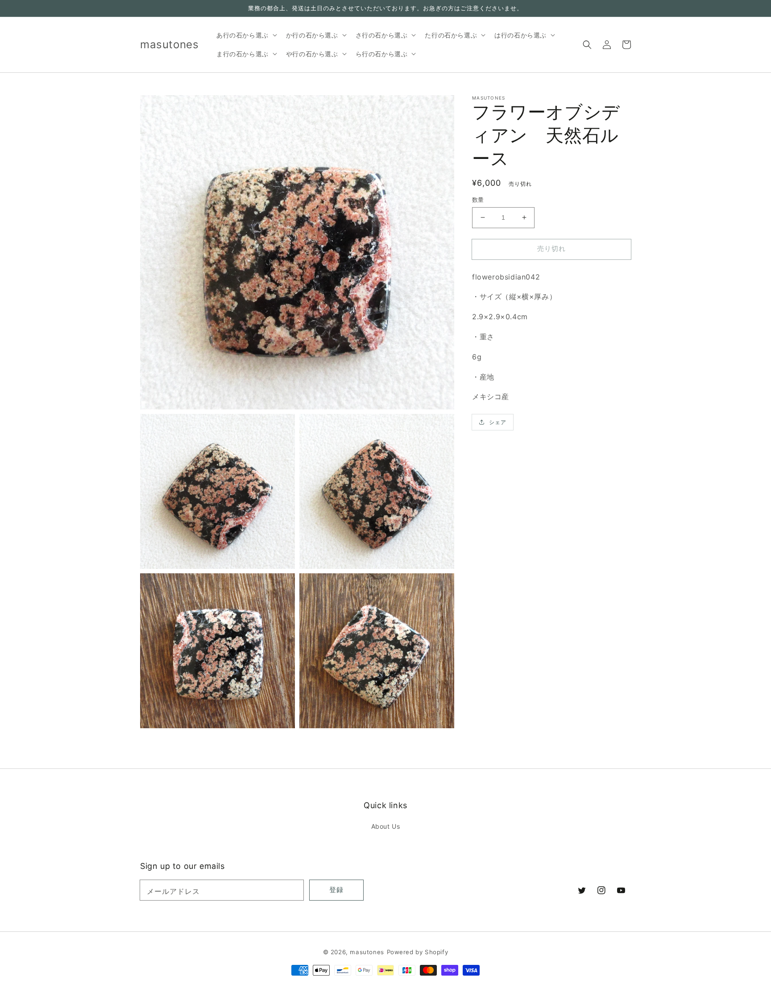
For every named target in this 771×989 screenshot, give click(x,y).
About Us (385, 826)
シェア (497, 422)
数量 (478, 199)
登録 (336, 889)
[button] (587, 44)
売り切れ (551, 248)
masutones (367, 952)
